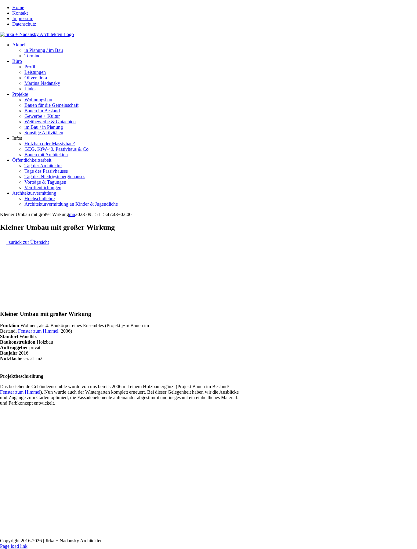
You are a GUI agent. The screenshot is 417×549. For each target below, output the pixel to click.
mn (72, 214)
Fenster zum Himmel (38, 331)
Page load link (13, 546)
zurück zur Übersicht (27, 242)
